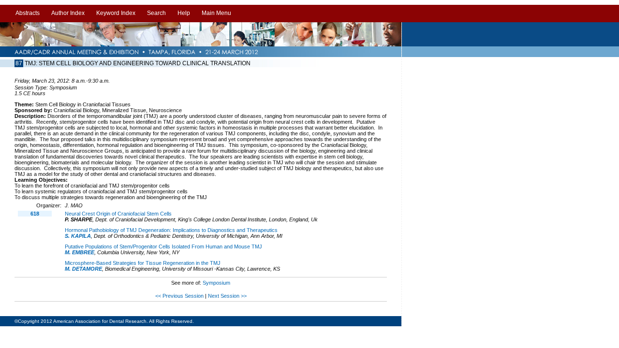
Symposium (216, 283)
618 (34, 214)
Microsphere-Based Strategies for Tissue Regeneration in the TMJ (143, 263)
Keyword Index (115, 13)
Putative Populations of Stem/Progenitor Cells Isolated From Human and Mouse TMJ (163, 246)
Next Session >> (227, 296)
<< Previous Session (179, 296)
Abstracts (27, 13)
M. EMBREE (79, 252)
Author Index (68, 13)
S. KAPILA (78, 236)
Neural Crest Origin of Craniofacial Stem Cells (118, 214)
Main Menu (216, 13)
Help (183, 13)
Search (156, 13)
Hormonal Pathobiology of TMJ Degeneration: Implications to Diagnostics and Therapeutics (171, 230)
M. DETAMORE (83, 269)
